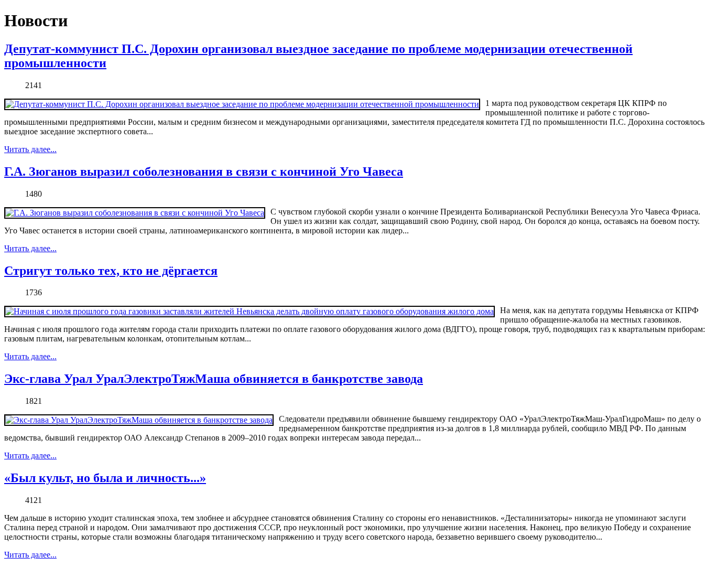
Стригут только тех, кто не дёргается (111, 270)
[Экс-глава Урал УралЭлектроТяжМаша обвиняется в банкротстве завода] (139, 420)
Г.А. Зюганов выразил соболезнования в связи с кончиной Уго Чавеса (203, 171)
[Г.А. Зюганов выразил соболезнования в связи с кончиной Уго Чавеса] (134, 213)
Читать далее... (30, 149)
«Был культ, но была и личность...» (105, 478)
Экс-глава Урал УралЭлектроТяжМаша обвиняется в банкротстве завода (213, 378)
